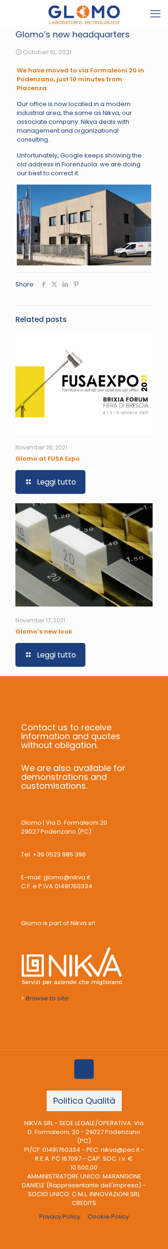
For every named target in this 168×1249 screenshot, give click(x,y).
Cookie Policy (108, 1216)
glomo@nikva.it (66, 877)
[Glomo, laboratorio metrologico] (84, 14)
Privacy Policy (59, 1216)
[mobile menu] (155, 14)
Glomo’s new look (43, 631)
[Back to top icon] (84, 1069)
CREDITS (84, 1203)
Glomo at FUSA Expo (47, 458)
